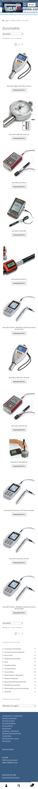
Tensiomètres (7, 736)
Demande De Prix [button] (19, 90)
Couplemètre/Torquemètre (12, 658)
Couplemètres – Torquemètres (12, 716)
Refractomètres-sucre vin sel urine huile (16, 688)
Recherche (19, 785)
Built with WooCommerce (10, 777)
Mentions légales (8, 749)
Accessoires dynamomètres (12, 649)
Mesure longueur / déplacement (13, 675)
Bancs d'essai (8, 655)
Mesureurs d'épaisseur (11, 678)
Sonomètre (7, 691)
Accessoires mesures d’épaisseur (14, 652)
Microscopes (6, 741)
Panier (29, 784)
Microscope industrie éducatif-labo (15, 682)
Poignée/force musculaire (12, 685)
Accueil (6, 20)
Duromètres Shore (9, 668)
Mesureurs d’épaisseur (9, 718)
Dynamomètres (9, 672)
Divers (6, 662)
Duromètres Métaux (8, 723)
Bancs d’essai (6, 728)
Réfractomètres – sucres (10, 738)
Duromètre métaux (10, 665)
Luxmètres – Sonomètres (10, 731)
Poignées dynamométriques (11, 733)
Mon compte (6, 785)
